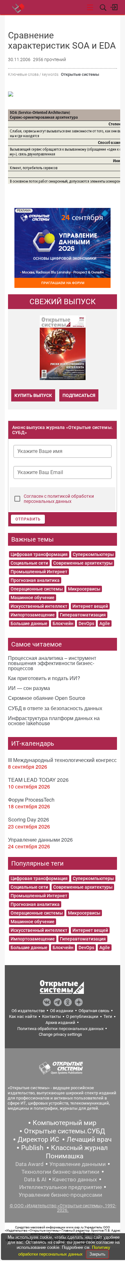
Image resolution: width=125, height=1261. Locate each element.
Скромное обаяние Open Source (46, 698)
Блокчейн (63, 623)
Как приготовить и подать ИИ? (44, 678)
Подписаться (79, 395)
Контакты (51, 1016)
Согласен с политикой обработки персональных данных (59, 499)
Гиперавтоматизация (83, 614)
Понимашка (64, 1156)
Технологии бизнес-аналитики (60, 1172)
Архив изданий (60, 1022)
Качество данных (74, 1179)
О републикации (82, 1016)
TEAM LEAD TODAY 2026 (38, 779)
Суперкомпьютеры (93, 554)
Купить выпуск (33, 395)
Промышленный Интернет (39, 571)
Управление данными (77, 1164)
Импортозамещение (33, 614)
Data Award (29, 1164)
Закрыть (97, 1254)
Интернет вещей (90, 606)
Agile (104, 623)
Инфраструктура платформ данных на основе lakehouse (54, 720)
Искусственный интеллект (39, 606)
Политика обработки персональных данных (60, 1028)
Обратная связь (94, 1010)
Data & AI (35, 1179)
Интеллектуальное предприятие (60, 1187)
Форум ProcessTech (31, 799)
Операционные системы (37, 588)
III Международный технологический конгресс (62, 760)
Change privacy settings (60, 1034)
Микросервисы (84, 588)
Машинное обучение (32, 597)
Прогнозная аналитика (35, 580)
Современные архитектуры (83, 563)
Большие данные (29, 623)
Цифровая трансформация (39, 554)
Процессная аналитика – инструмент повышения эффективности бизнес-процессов (52, 663)
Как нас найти (23, 1016)
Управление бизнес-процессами (60, 1195)
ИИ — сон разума (29, 688)
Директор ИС (38, 1139)
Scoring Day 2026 (28, 819)
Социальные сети (29, 563)
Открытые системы (80, 74)
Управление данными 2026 (40, 839)
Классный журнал (79, 1148)
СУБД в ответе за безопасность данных (55, 708)
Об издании (61, 1010)
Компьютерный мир (64, 1123)
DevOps (86, 623)
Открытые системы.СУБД (64, 1131)
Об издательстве (28, 1010)
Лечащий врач (89, 1139)
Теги (108, 1016)
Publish (32, 1148)
